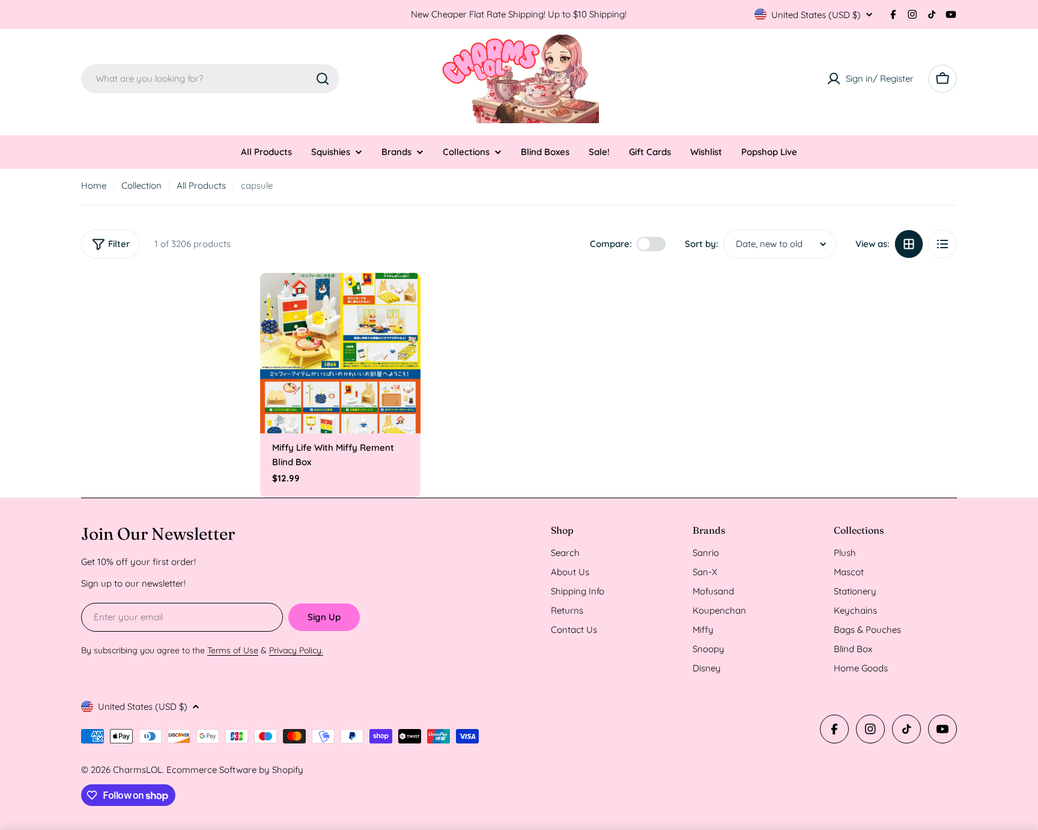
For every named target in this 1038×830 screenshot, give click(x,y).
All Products (201, 185)
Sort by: (701, 243)
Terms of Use (232, 650)
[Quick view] (403, 299)
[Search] (322, 79)
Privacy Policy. (296, 650)
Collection (141, 185)
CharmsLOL (137, 769)
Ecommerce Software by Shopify (234, 769)
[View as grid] (908, 244)
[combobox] (210, 78)
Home (93, 185)
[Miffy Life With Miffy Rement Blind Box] (340, 353)
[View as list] (942, 244)
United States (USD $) (816, 14)
